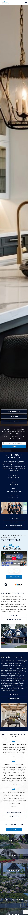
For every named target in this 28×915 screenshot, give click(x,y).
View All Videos (14, 577)
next (16, 571)
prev (11, 571)
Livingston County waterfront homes (12, 665)
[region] (14, 562)
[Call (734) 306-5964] (23, 2)
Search (14, 446)
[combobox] (14, 443)
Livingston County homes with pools (10, 666)
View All (14, 829)
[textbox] (14, 443)
